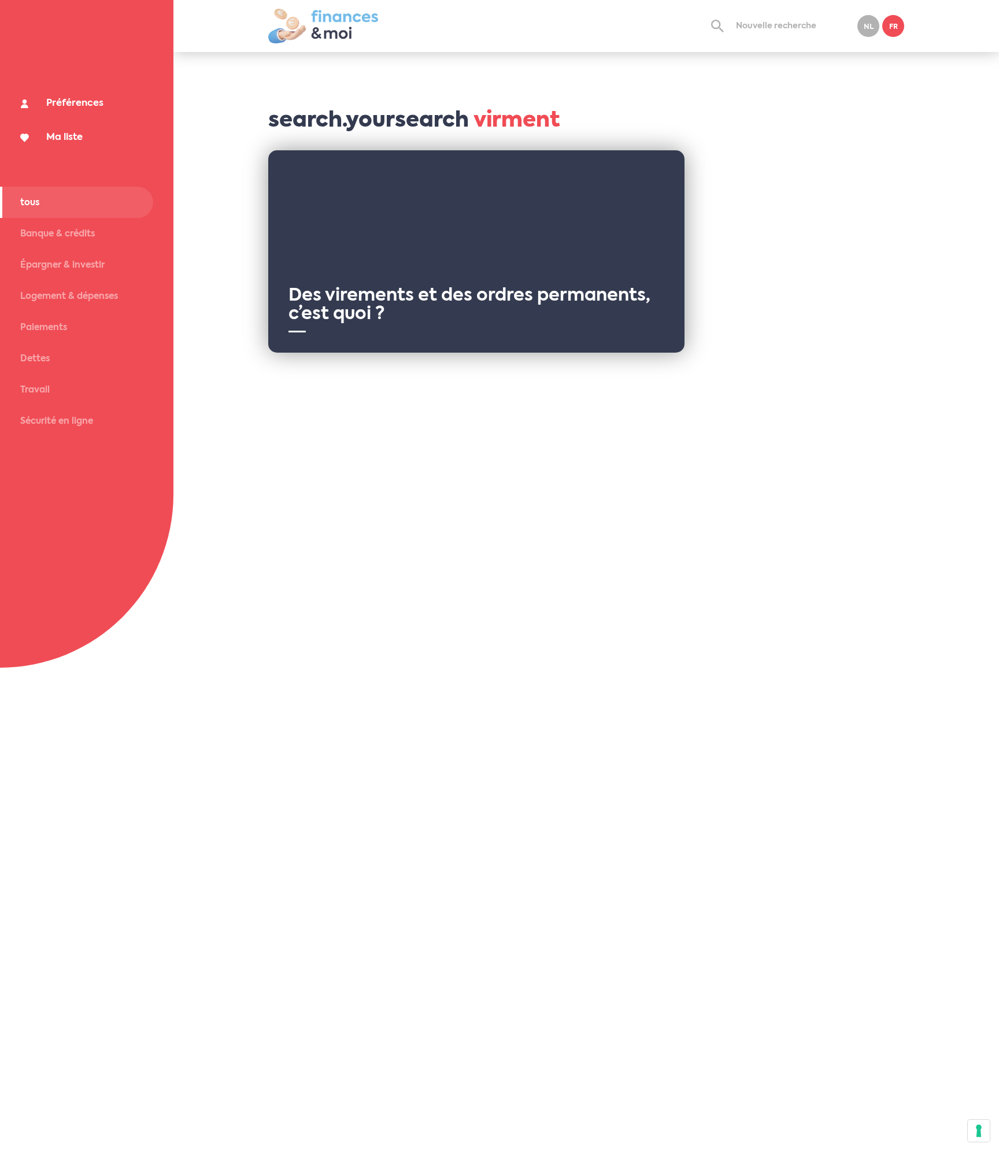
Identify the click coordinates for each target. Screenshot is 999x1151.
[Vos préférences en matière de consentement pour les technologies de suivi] (979, 1131)
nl (869, 27)
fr (893, 27)
